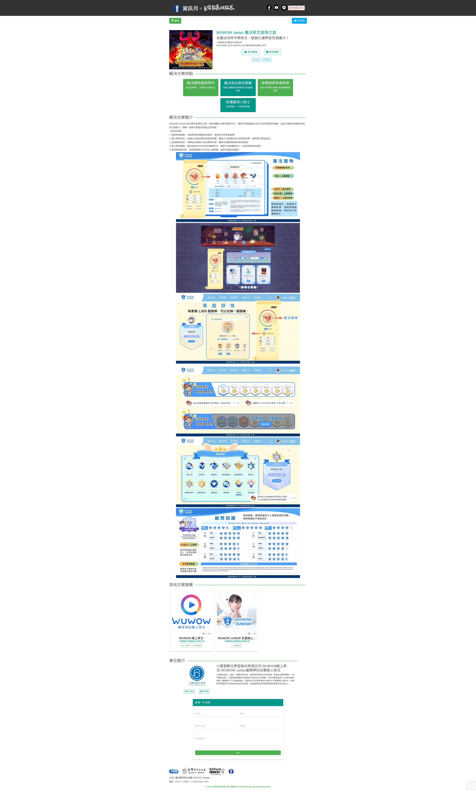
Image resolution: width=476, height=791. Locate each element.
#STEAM (256, 60)
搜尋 (176, 20)
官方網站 (252, 51)
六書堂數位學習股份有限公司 (191, 641)
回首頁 (301, 20)
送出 (238, 753)
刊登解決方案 (297, 8)
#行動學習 (266, 60)
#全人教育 (186, 646)
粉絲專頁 (273, 51)
